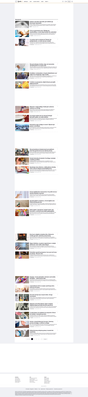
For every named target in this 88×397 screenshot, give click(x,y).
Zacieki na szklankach (32, 382)
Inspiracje (25, 1)
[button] (65, 1)
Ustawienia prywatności (58, 388)
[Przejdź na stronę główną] (16, 2)
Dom (30, 1)
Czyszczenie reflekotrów (47, 381)
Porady (46, 1)
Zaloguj (69, 1)
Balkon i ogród (36, 1)
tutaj (32, 395)
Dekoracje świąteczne (18, 381)
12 (41, 339)
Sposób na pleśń (32, 381)
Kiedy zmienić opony (46, 383)
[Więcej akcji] (57, 21)
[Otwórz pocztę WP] (63, 1)
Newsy (42, 1)
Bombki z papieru (17, 382)
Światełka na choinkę (47, 382)
